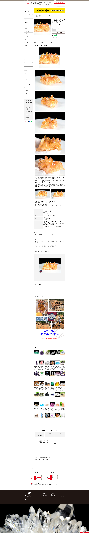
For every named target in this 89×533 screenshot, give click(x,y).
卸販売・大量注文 (52, 6)
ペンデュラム (25, 33)
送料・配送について (53, 495)
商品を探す (30, 6)
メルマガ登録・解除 (61, 496)
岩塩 (24, 48)
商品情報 (35, 42)
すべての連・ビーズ (26, 37)
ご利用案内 (43, 4)
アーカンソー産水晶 (48, 15)
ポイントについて (53, 496)
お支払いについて (53, 494)
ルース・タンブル (26, 28)
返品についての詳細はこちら (56, 34)
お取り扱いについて (49, 42)
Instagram (26, 500)
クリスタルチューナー (27, 51)
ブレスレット (25, 30)
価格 (42, 6)
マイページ (60, 493)
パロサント (25, 45)
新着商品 (25, 6)
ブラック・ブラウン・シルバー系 (28, 76)
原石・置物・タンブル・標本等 (38, 15)
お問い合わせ (60, 497)
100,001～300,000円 (26, 95)
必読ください (54, 42)
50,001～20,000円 (26, 90)
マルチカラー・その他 (27, 84)
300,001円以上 (26, 96)
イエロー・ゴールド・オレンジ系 (28, 81)
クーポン (47, 6)
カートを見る (60, 495)
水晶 (40, 16)
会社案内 (40, 4)
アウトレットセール (45, 496)
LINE (33, 500)
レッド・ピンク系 (26, 78)
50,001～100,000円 (26, 93)
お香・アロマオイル (26, 50)
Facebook (32, 500)
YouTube (29, 500)
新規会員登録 (47, 4)
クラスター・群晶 (43, 15)
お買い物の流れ (52, 493)
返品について (52, 497)
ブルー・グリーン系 (26, 79)
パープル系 (25, 82)
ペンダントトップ (26, 31)
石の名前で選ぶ (36, 16)
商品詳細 (42, 42)
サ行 (38, 16)
